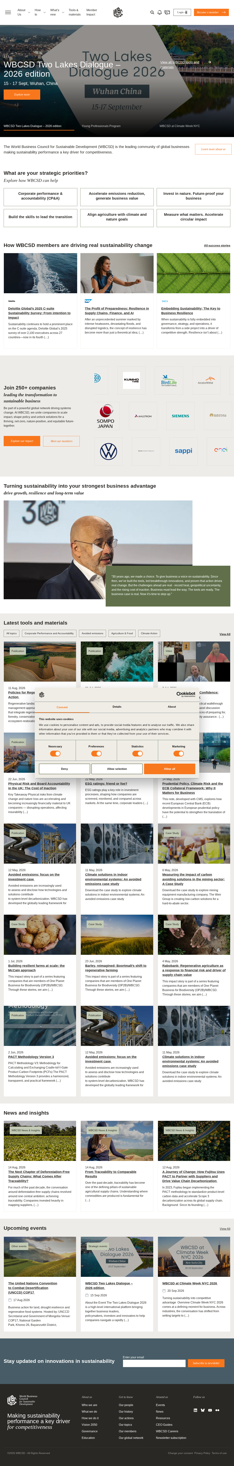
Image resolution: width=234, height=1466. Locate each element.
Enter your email (133, 1357)
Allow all (169, 768)
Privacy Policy (202, 1453)
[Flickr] (217, 1410)
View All (225, 634)
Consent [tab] (62, 707)
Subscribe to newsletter (206, 1363)
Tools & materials (75, 12)
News (159, 1411)
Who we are (89, 1405)
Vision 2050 (89, 1424)
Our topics (125, 1424)
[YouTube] (210, 1410)
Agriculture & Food (122, 633)
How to (38, 12)
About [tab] (172, 706)
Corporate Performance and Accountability (49, 633)
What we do (89, 1411)
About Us (21, 12)
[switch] (96, 754)
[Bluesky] (203, 1410)
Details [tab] (117, 706)
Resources (163, 1418)
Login (180, 12)
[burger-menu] (8, 12)
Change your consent (180, 1453)
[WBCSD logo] (118, 12)
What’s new (54, 12)
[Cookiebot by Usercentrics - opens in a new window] (179, 694)
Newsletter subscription (171, 1437)
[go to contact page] (167, 12)
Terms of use (219, 1453)
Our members (127, 1431)
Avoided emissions (92, 633)
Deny (64, 768)
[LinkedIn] (195, 1410)
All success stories (217, 245)
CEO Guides (164, 1424)
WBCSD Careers (167, 1431)
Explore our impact (22, 440)
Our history (126, 1411)
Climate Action (149, 633)
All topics (11, 633)
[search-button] (152, 12)
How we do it (90, 1418)
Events (160, 1405)
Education (88, 1437)
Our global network (131, 1437)
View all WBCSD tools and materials (179, 65)
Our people (126, 1405)
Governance (90, 1431)
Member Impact (91, 12)
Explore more (22, 94)
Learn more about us (213, 149)
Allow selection (117, 768)
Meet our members (61, 441)
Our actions (126, 1418)
